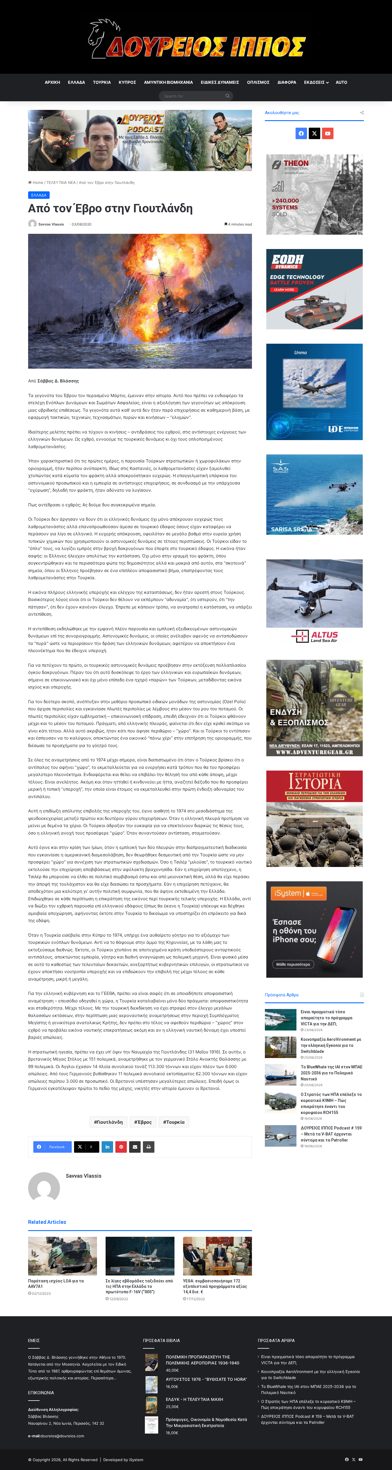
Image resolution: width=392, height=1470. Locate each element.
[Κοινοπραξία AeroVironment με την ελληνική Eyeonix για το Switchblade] (280, 1047)
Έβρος (144, 1122)
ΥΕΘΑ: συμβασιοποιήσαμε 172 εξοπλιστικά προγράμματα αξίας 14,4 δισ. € (215, 1286)
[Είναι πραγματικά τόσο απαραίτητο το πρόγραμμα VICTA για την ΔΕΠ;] (280, 1019)
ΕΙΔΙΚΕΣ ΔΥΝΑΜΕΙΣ (220, 82)
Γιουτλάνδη (110, 1122)
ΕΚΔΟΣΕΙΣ (314, 82)
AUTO (341, 82)
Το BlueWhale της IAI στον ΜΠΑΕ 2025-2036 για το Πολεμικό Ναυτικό (331, 1073)
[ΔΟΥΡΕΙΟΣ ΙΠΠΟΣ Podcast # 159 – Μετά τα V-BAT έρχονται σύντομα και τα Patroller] (280, 1136)
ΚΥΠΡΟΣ (127, 82)
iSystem (136, 1459)
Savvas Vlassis (51, 224)
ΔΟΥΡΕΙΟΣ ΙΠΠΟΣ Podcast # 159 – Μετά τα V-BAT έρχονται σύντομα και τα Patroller (331, 1134)
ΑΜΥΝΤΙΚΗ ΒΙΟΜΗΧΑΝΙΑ (168, 82)
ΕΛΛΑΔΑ (76, 82)
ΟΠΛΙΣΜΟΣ (258, 82)
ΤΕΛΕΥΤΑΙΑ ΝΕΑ (61, 182)
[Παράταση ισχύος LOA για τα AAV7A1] (62, 1256)
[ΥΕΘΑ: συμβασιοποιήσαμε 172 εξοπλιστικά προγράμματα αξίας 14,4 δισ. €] (217, 1256)
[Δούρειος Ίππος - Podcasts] (140, 140)
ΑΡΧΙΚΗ (52, 82)
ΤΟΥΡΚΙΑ (102, 82)
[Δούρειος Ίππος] (196, 36)
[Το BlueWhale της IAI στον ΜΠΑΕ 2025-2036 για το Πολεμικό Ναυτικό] (280, 1075)
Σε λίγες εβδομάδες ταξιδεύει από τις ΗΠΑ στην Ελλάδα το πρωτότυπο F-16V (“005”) (139, 1286)
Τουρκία (175, 1122)
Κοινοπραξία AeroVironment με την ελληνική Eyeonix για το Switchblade (331, 1045)
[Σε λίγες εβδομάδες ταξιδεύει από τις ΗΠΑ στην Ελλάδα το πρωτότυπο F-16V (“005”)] (140, 1256)
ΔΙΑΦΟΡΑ (286, 82)
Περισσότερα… (104, 1378)
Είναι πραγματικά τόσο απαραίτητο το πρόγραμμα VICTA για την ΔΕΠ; (326, 1018)
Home (37, 182)
